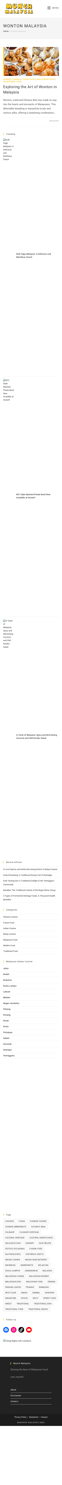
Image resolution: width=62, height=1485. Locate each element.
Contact (14, 1401)
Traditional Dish (43, 1304)
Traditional (23, 1304)
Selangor (7, 1050)
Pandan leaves (13, 1287)
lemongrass (31, 1271)
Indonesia (10, 1265)
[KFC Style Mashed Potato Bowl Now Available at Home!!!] (8, 496)
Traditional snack (38, 1309)
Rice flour (10, 1293)
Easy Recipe (45, 1243)
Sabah (6, 1038)
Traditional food (14, 1309)
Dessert (30, 1243)
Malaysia (47, 1271)
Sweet (8, 1304)
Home (6, 31)
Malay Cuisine (9, 934)
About (13, 1390)
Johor (6, 968)
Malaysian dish (13, 1282)
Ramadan (44, 1287)
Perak (6, 1021)
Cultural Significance (41, 1238)
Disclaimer (15, 1395)
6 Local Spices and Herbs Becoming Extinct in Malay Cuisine (30, 869)
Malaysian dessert (39, 1276)
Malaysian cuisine (14, 1276)
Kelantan (7, 980)
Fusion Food (28, 79)
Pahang (7, 1009)
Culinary (10, 1232)
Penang (7, 1015)
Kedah (6, 974)
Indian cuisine (12, 1260)
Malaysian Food (45, 79)
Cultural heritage (15, 1238)
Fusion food (35, 1249)
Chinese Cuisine (11, 79)
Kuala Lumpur (10, 986)
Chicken (9, 1221)
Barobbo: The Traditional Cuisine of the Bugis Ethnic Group (29, 890)
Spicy (35, 1298)
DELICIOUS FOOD (13, 1243)
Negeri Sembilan (11, 1003)
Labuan (6, 991)
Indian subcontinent (36, 1260)
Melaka (6, 997)
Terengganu (9, 1055)
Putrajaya (7, 1032)
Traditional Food (12, 82)
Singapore (10, 1298)
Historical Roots (34, 1254)
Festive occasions (15, 1249)
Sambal (36, 1293)
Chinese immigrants (15, 1227)
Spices (24, 1298)
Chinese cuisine (38, 1221)
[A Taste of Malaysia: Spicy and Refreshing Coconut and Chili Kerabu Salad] (8, 737)
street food (49, 1298)
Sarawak (7, 1044)
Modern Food (9, 945)
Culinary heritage (29, 1232)
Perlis (6, 1026)
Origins (51, 1282)
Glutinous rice (13, 1254)
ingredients (27, 1265)
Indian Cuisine (9, 928)
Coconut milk (38, 1227)
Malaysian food (34, 1282)
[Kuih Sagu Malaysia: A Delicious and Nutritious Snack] (8, 256)
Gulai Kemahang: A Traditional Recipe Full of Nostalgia (27, 875)
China (22, 1221)
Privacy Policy (20, 1417)
